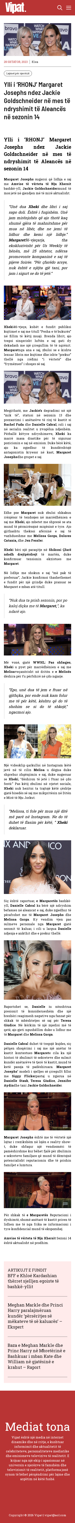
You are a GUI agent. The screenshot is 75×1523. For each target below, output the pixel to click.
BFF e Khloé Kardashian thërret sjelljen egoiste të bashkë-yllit (33, 1281)
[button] (59, 7)
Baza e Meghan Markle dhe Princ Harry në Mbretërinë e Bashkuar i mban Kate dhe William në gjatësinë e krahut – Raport (36, 1356)
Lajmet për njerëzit (17, 73)
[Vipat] (15, 7)
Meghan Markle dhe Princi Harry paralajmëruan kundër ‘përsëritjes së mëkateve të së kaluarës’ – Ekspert (35, 1316)
